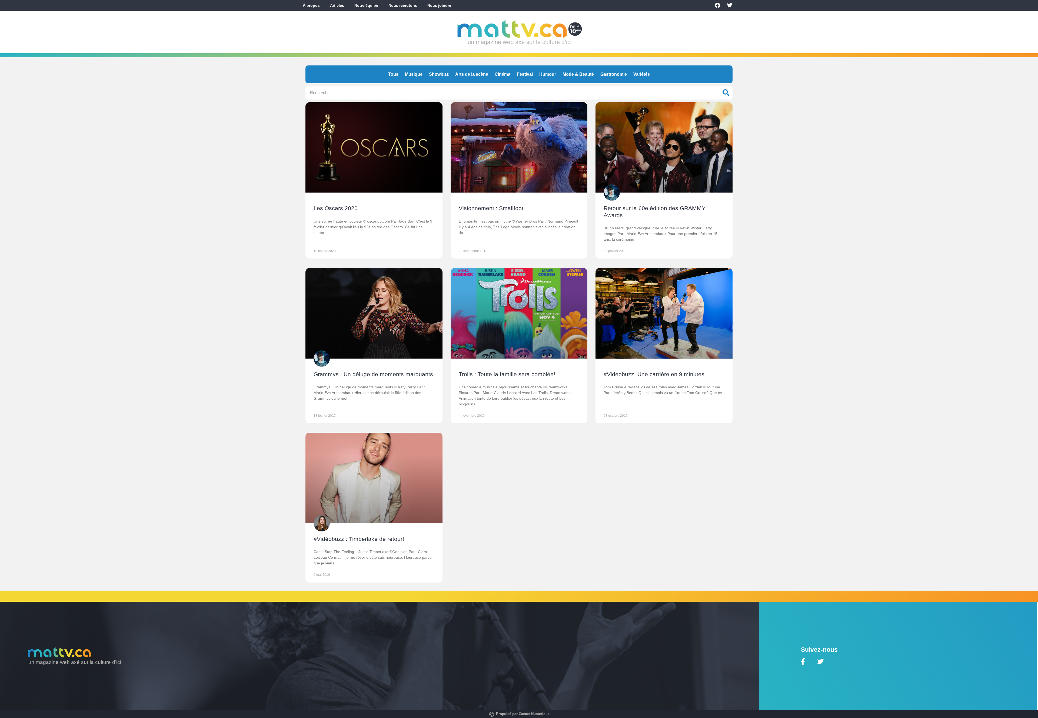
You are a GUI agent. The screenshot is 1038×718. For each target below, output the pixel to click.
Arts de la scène (471, 74)
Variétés (641, 74)
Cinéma (502, 74)
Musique (413, 74)
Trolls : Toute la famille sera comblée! (507, 374)
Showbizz (439, 74)
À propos (311, 5)
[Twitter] (729, 5)
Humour (547, 74)
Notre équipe (366, 5)
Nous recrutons (402, 5)
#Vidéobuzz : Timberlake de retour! (359, 539)
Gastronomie (613, 74)
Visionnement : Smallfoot (491, 208)
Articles (337, 5)
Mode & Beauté (578, 74)
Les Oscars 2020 (336, 208)
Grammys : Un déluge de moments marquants (373, 374)
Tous (393, 74)
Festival (525, 74)
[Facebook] (717, 5)
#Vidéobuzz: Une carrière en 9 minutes (654, 374)
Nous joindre (439, 5)
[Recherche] (726, 93)
